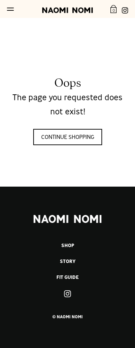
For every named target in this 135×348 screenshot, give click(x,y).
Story (67, 261)
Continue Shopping (67, 136)
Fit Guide (67, 277)
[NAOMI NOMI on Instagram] (125, 9)
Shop (67, 245)
